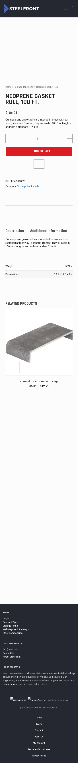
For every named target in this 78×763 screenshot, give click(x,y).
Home (8, 87)
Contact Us (8, 653)
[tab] (14, 230)
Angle (6, 618)
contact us (8, 684)
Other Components (12, 633)
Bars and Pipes (10, 622)
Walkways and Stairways (16, 629)
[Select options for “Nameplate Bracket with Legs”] (13, 367)
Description (14, 230)
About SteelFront (11, 656)
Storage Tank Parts (24, 87)
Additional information (48, 230)
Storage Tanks (10, 625)
